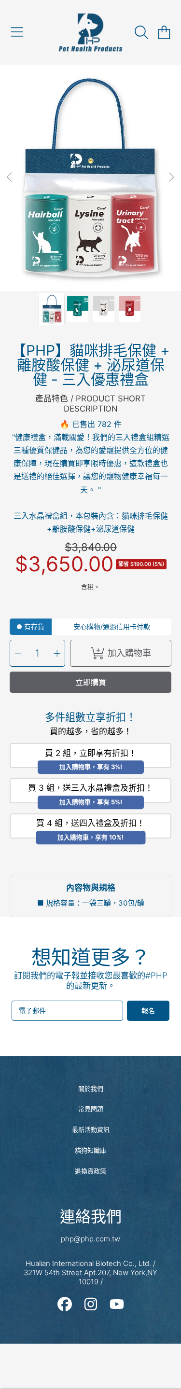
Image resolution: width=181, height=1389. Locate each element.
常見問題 (90, 1109)
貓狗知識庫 (90, 1150)
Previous (10, 177)
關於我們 (90, 1088)
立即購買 (90, 682)
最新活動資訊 (91, 1129)
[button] (17, 32)
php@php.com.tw (90, 1238)
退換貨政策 (90, 1171)
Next (171, 177)
